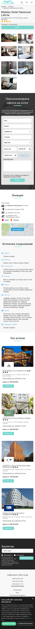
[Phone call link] (22, 2)
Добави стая (24, 155)
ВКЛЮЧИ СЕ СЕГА (26, 558)
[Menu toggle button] (31, 2)
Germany (4, 19)
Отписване (20, 555)
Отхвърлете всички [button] (25, 623)
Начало (3, 6)
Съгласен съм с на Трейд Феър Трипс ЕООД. (16, 176)
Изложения (17, 590)
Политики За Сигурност (17, 595)
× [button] (33, 598)
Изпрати (17, 180)
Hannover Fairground (14, 205)
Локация (4, 24)
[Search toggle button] (26, 2)
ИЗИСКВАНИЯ (8, 159)
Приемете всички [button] (9, 623)
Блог (17, 592)
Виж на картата (17, 229)
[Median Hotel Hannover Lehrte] (9, 38)
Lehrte (25, 18)
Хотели (10, 6)
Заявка (17, 27)
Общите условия (21, 175)
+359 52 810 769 (17, 578)
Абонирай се (8, 555)
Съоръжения (12, 24)
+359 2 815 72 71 (17, 584)
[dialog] (17, 613)
